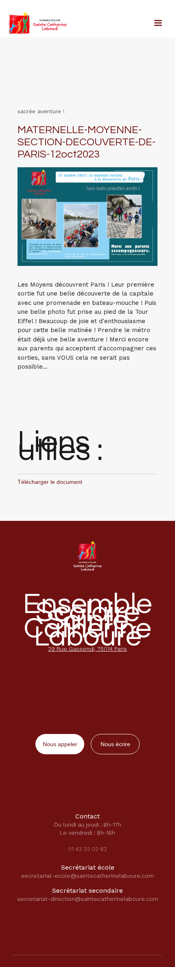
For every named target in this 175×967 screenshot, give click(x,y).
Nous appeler (60, 744)
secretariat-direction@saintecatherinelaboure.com (87, 899)
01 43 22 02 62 (87, 849)
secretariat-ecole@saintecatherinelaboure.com (87, 875)
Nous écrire (115, 744)
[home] (35, 22)
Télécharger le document (50, 482)
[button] (157, 23)
